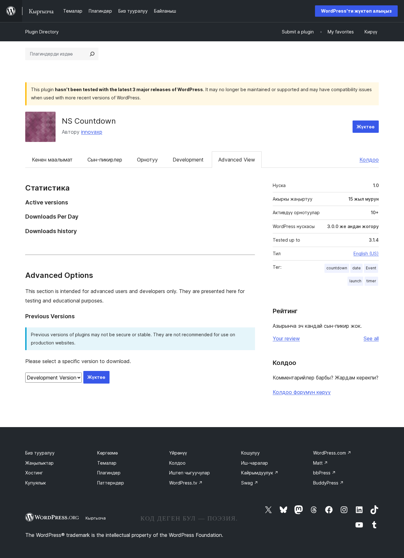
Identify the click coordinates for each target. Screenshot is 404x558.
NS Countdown (89, 121)
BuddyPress (328, 482)
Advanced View (236, 159)
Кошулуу (250, 452)
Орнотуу (147, 159)
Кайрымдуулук (259, 472)
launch (355, 281)
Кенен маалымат (52, 159)
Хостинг (34, 472)
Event (371, 268)
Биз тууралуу (40, 452)
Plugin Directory (42, 31)
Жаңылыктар (39, 463)
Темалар (106, 463)
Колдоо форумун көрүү (302, 392)
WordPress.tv (186, 482)
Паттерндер (110, 482)
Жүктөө (366, 126)
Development (188, 159)
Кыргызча (96, 517)
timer (371, 281)
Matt (320, 463)
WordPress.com (332, 452)
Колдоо (369, 159)
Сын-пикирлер (104, 159)
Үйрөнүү (178, 452)
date (356, 268)
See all (371, 338)
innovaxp (91, 132)
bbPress (324, 472)
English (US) (366, 253)
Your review (286, 338)
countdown (336, 268)
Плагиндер (109, 472)
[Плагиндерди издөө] (92, 54)
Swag (249, 482)
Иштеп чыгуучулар (189, 472)
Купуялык (35, 482)
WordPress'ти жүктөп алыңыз (356, 11)
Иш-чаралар (254, 463)
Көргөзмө (107, 452)
